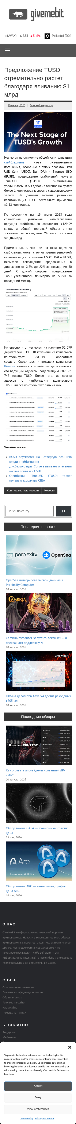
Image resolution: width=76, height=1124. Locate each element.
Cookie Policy (26, 1118)
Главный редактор (41, 105)
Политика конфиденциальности (23, 992)
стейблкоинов (14, 162)
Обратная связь (12, 997)
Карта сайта (10, 1007)
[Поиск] (63, 511)
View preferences (38, 1109)
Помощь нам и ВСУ (14, 1012)
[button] (70, 1047)
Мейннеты (9, 1037)
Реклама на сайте (13, 1002)
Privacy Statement (44, 1118)
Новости (49, 490)
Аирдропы (9, 1032)
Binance (9, 366)
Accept (38, 1086)
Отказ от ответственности (18, 987)
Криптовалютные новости (23, 490)
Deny (38, 1097)
